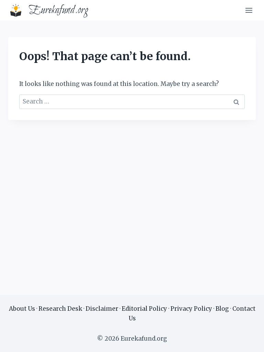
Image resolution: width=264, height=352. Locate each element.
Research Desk (60, 308)
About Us (22, 308)
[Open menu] (249, 10)
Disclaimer (102, 308)
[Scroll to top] (247, 341)
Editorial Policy (144, 308)
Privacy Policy (191, 308)
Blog (222, 308)
